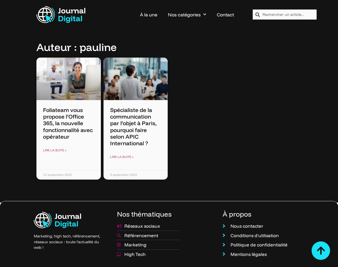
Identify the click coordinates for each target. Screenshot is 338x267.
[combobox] (285, 15)
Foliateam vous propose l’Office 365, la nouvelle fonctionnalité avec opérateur (68, 123)
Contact (225, 14)
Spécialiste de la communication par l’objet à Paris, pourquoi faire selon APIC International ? (133, 126)
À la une (148, 14)
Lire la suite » (55, 150)
